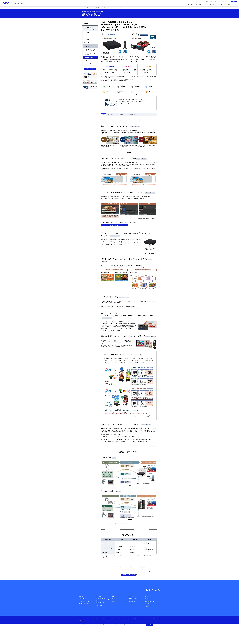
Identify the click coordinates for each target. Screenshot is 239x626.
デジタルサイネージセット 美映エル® (90, 54)
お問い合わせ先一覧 (128, 574)
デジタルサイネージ (121, 7)
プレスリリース (82, 598)
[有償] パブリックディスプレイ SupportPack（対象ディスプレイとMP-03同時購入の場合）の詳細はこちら (127, 439)
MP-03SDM (130, 103)
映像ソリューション (88, 32)
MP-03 (122, 103)
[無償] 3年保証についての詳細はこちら (111, 434)
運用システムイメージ (125, 120)
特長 (102, 120)
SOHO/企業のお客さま (133, 598)
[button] (191, 4)
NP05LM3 (118, 543)
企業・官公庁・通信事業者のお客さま (101, 599)
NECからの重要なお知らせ (84, 603)
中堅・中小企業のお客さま (101, 602)
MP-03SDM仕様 (119, 114)
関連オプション (142, 120)
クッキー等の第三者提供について (95, 618)
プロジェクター (87, 42)
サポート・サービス (88, 63)
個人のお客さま (99, 605)
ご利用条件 (140, 618)
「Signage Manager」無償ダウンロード (113, 225)
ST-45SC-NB (119, 546)
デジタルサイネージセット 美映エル (140, 416)
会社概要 (147, 598)
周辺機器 (97, 7)
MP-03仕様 (110, 114)
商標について (152, 571)
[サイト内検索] (235, 5)
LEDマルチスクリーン (88, 39)
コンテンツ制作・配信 (131, 114)
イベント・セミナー (83, 601)
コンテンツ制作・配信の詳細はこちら (146, 218)
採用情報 (147, 606)
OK (148, 624)
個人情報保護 (124, 624)
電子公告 (80, 618)
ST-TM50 (118, 552)
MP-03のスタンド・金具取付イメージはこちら (110, 557)
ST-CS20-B (118, 549)
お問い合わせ (89, 68)
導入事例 (85, 60)
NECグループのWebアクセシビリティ (120, 618)
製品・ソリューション (90, 7)
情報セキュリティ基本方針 (132, 618)
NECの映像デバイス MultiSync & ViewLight (108, 7)
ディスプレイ (86, 35)
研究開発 (147, 603)
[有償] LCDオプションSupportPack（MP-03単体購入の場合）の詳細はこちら (120, 436)
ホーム (83, 7)
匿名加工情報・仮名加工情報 (107, 618)
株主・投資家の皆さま (149, 601)
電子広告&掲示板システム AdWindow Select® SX (90, 50)
